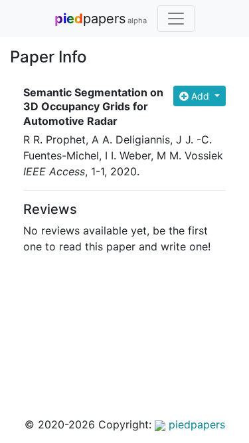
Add (200, 96)
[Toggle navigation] (176, 18)
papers (100, 19)
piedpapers (195, 424)
